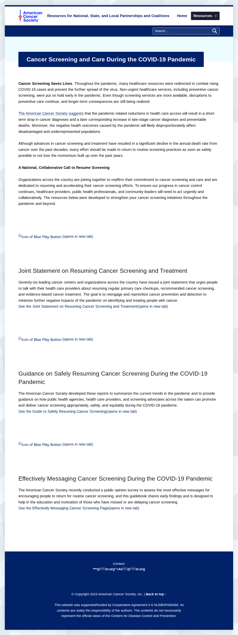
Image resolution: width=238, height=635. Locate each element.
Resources (202, 16)
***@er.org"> (119, 569)
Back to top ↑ (156, 594)
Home (182, 16)
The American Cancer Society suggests (50, 113)
